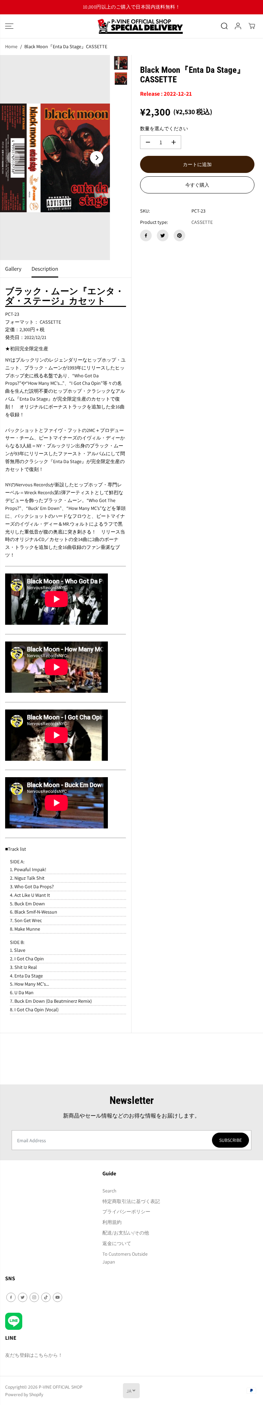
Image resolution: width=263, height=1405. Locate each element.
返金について (116, 1243)
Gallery (13, 268)
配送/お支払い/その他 (125, 1232)
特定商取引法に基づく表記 (131, 1201)
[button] (9, 26)
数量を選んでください (164, 128)
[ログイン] (238, 26)
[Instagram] (34, 1297)
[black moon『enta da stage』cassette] (55, 157)
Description (45, 268)
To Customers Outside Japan (125, 1258)
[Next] (96, 157)
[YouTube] (57, 1297)
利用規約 (112, 1222)
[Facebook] (146, 235)
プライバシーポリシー (126, 1211)
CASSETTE (202, 222)
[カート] (252, 26)
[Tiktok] (46, 1297)
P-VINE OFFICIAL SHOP (61, 1387)
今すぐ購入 (197, 185)
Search (109, 1190)
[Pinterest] (179, 235)
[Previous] (13, 157)
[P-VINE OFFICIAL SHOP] (131, 26)
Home (11, 46)
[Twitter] (162, 235)
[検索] (224, 26)
